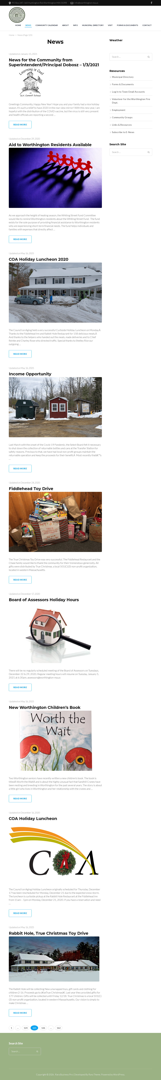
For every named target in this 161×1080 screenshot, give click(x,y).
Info (75, 25)
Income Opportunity (30, 373)
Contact (147, 25)
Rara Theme (94, 1074)
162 (59, 1027)
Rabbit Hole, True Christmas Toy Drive (48, 933)
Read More (20, 124)
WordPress (118, 1074)
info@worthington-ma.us (86, 2)
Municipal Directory (93, 25)
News (28, 25)
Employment (118, 110)
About (65, 25)
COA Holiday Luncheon (33, 818)
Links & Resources (122, 124)
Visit (110, 25)
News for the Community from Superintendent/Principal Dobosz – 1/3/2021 (54, 62)
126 (43, 1027)
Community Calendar (46, 25)
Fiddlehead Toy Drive (31, 488)
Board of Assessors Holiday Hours (44, 599)
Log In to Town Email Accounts (128, 91)
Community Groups (122, 117)
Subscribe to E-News (123, 132)
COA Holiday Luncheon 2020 (38, 259)
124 (26, 1027)
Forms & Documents (127, 25)
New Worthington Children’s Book (44, 707)
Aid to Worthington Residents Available (50, 144)
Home (18, 25)
